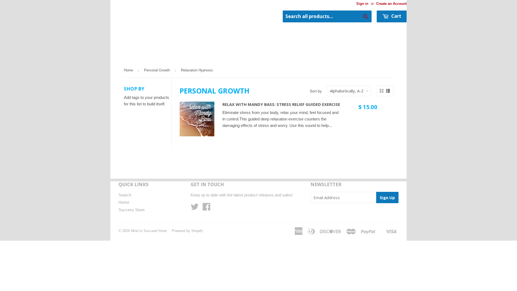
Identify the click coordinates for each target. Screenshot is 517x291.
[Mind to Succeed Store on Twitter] (195, 208)
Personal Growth (157, 70)
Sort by (316, 91)
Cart (395, 16)
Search (124, 195)
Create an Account (391, 4)
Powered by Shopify (187, 231)
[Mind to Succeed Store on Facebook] (206, 208)
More (146, 57)
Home (122, 57)
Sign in (362, 4)
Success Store (131, 209)
